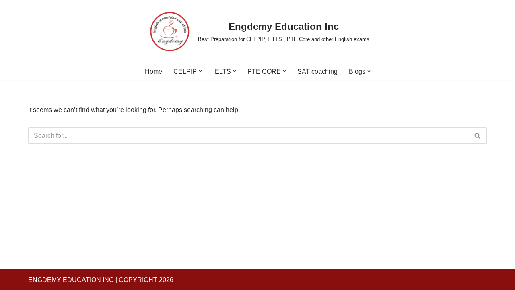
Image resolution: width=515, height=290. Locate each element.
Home (153, 71)
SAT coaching (317, 71)
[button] (200, 71)
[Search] (478, 135)
